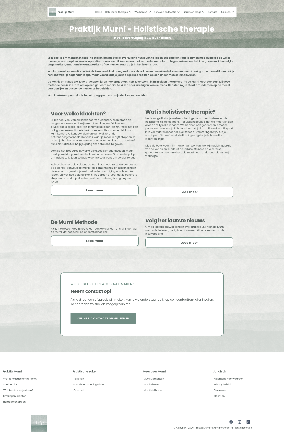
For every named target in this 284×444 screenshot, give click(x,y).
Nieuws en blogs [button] (192, 12)
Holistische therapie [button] (117, 12)
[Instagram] (239, 422)
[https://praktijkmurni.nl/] (52, 12)
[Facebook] (231, 422)
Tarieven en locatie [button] (165, 12)
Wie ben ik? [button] (141, 12)
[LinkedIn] (248, 422)
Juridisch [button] (226, 12)
